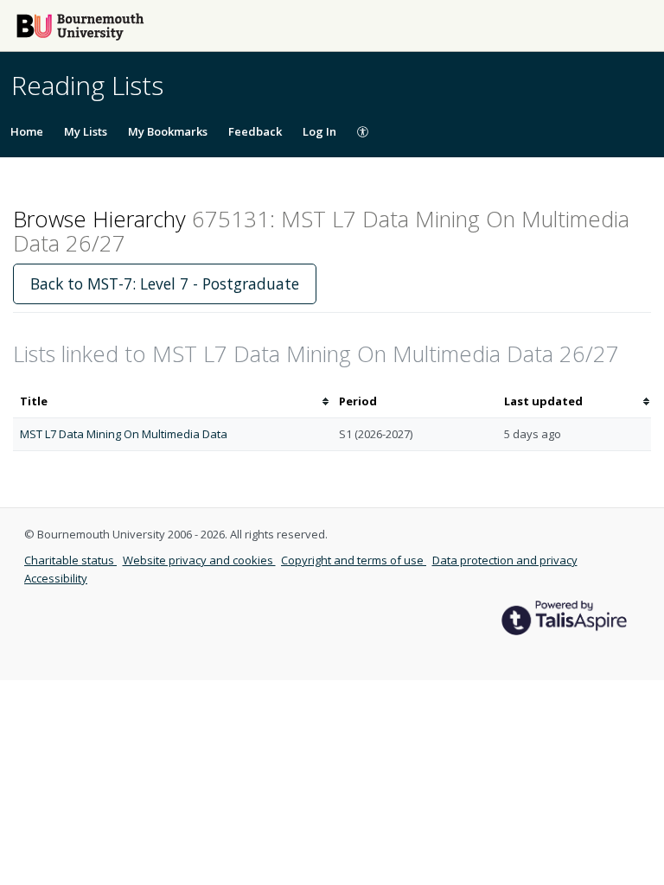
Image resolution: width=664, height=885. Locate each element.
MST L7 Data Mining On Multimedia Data (123, 434)
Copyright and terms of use (353, 560)
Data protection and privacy (505, 560)
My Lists (85, 131)
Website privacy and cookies (199, 560)
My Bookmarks (168, 131)
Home (26, 131)
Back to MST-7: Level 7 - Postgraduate (164, 283)
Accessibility (55, 578)
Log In (319, 131)
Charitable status (70, 560)
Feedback (255, 131)
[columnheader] (172, 401)
